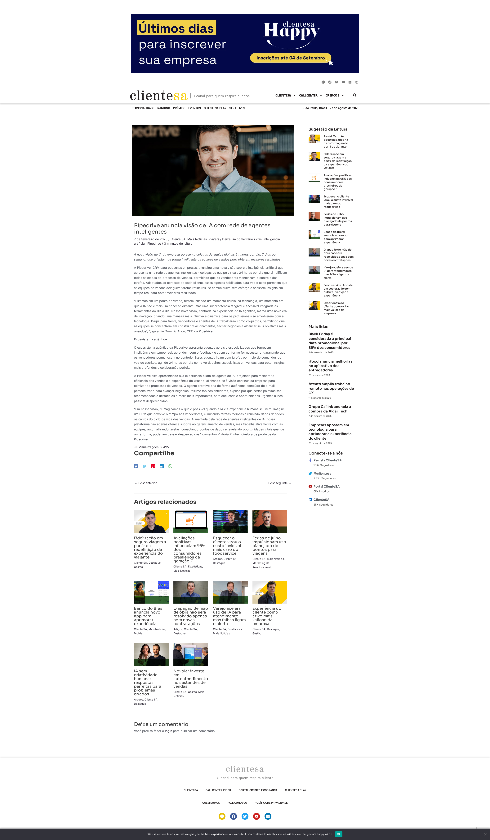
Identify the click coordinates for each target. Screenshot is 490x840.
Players (214, 239)
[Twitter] (144, 466)
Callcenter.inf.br (218, 790)
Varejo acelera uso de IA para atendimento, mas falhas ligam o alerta (229, 616)
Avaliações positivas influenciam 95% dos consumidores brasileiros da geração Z (338, 182)
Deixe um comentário (237, 239)
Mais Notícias (197, 239)
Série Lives (237, 108)
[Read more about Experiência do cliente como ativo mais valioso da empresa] (269, 592)
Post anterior (145, 483)
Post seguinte (280, 483)
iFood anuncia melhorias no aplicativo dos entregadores (330, 366)
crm (259, 239)
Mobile (138, 633)
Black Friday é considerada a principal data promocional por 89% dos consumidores (330, 341)
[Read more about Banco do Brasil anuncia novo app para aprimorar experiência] (151, 592)
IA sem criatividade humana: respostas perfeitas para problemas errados (147, 682)
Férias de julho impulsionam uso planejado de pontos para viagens (269, 546)
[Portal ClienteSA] (310, 486)
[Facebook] (136, 466)
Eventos (194, 108)
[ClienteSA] (310, 499)
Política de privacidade (271, 802)
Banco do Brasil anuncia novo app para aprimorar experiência (149, 616)
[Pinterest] (153, 466)
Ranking (163, 108)
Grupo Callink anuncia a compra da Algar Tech (330, 409)
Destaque (155, 562)
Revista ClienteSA (328, 460)
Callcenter (308, 95)
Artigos (217, 558)
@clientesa (322, 474)
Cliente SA (178, 239)
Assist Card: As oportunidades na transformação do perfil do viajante (336, 142)
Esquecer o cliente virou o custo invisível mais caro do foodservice (227, 546)
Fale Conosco (237, 802)
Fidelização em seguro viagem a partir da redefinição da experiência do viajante (150, 548)
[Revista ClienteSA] (310, 460)
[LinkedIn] (162, 466)
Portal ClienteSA (327, 487)
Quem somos (211, 802)
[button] (355, 95)
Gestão (138, 566)
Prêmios (179, 108)
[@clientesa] (310, 473)
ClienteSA (283, 95)
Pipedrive (154, 243)
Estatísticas (195, 566)
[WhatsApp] (170, 466)
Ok (339, 834)
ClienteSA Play (215, 108)
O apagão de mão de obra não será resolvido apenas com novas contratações (190, 616)
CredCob (333, 95)
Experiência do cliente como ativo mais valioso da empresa (266, 616)
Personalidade (143, 108)
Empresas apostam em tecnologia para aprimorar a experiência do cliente (330, 432)
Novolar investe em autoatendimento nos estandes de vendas (190, 679)
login (168, 731)
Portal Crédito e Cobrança (258, 790)
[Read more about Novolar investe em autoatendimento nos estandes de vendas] (190, 654)
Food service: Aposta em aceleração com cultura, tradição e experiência (338, 290)
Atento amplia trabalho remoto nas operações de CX (331, 388)
